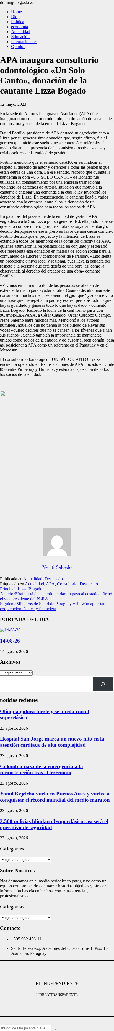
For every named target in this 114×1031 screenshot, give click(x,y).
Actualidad (20, 31)
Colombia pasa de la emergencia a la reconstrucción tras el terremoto (41, 769)
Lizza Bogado (30, 588)
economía (19, 26)
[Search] (103, 684)
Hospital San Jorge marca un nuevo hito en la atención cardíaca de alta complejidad (52, 742)
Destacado (54, 579)
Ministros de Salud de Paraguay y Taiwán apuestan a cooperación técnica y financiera (54, 606)
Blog (15, 16)
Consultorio (67, 583)
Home (16, 11)
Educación (20, 36)
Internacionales (24, 41)
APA (50, 583)
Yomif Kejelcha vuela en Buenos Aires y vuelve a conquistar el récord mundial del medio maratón (55, 797)
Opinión (18, 46)
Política (17, 21)
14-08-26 (10, 641)
